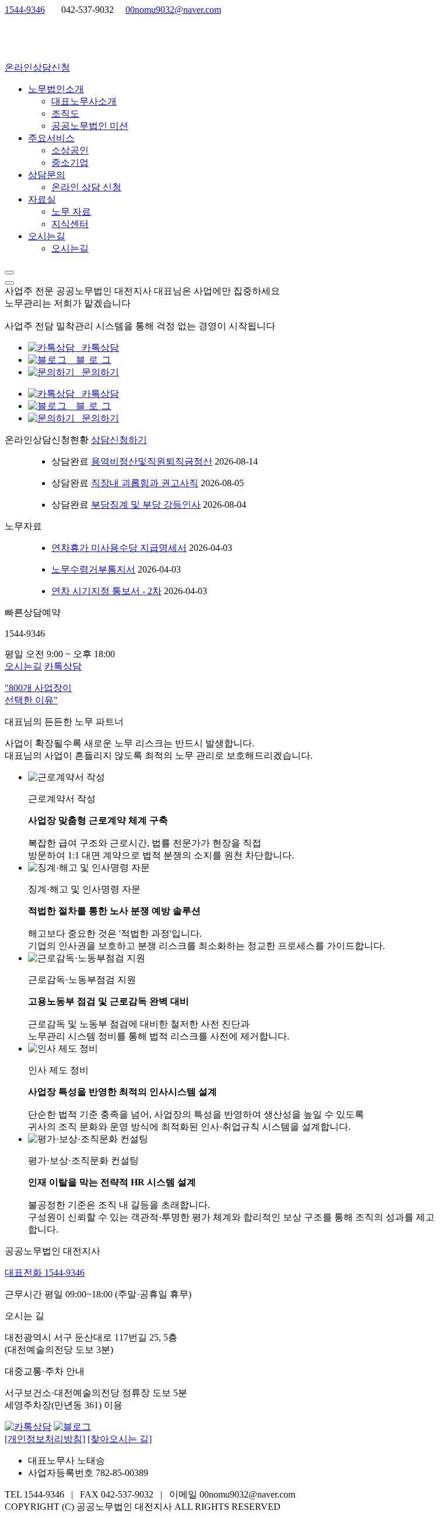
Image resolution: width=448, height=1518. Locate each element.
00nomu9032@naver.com (173, 10)
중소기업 (70, 162)
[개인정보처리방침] (45, 1439)
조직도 (65, 113)
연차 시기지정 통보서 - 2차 (106, 591)
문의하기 (97, 372)
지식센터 (70, 224)
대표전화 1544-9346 (45, 1273)
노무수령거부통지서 (93, 569)
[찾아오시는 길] (120, 1439)
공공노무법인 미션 (89, 126)
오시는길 (70, 248)
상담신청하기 (119, 440)
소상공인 (70, 150)
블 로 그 (89, 360)
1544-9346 (25, 10)
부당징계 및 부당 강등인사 (146, 505)
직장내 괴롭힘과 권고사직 (144, 483)
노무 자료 (71, 212)
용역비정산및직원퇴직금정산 (151, 461)
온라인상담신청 (37, 67)
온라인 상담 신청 (86, 187)
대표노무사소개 (84, 101)
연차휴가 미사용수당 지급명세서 (119, 548)
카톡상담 (97, 348)
